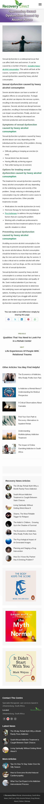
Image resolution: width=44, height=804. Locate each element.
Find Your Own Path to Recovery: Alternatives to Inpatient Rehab (28, 420)
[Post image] (9, 378)
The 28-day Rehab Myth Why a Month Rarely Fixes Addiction (25, 487)
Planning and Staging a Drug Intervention (24, 549)
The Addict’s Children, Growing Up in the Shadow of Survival (25, 523)
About (16, 801)
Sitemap (27, 801)
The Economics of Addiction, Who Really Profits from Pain (30, 376)
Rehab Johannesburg (24, 795)
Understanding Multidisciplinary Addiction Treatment (28, 434)
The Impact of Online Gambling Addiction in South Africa (29, 448)
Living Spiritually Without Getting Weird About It (23, 506)
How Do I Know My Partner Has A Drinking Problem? (24, 558)
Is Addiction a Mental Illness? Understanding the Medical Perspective (29, 391)
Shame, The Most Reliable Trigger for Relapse (24, 515)
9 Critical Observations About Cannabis (30, 404)
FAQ (17, 798)
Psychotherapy (11, 213)
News (6, 798)
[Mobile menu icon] (40, 4)
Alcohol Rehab (25, 798)
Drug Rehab (35, 798)
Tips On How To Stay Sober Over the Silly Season (25, 765)
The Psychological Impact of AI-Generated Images (24, 541)
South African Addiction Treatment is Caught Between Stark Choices (25, 497)
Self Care (12, 798)
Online (21, 801)
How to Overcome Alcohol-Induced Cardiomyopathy (24, 774)
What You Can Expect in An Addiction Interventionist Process (25, 782)
